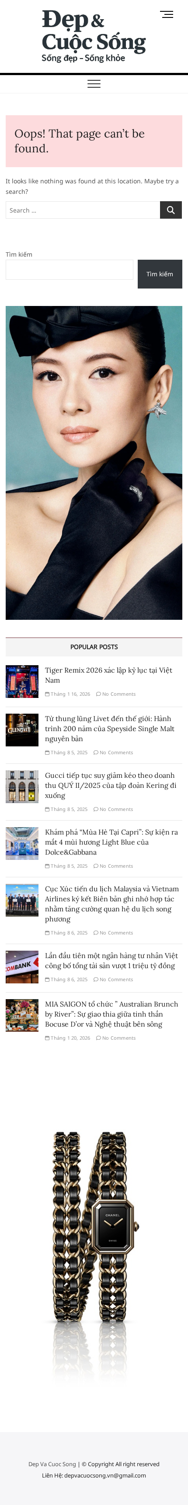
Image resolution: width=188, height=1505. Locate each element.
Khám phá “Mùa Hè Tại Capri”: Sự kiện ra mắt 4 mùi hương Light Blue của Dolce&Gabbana (111, 842)
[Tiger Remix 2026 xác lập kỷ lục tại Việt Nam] (22, 670)
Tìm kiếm (19, 254)
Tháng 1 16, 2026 (69, 694)
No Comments (118, 694)
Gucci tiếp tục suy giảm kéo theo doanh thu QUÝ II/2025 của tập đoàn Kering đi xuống (111, 785)
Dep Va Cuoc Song (52, 1464)
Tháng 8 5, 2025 (68, 752)
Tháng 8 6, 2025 (68, 932)
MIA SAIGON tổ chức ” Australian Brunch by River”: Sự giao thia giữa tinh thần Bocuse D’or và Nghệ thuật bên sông (111, 1014)
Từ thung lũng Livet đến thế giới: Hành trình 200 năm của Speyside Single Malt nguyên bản (109, 728)
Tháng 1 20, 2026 (69, 1037)
